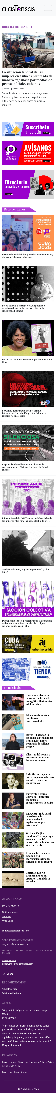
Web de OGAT (9, 960)
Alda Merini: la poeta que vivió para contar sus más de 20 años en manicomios (40, 779)
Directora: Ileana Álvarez (15, 1072)
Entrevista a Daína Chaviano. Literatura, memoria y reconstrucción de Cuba (39, 798)
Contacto (6, 916)
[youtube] (11, 974)
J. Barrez (6, 88)
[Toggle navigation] (48, 8)
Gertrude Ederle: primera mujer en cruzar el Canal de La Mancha (38, 877)
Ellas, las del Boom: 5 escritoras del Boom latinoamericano (38, 757)
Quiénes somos (10, 912)
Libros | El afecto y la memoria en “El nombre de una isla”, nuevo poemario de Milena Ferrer (39, 740)
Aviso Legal (7, 920)
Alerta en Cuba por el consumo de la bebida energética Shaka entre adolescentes (39, 700)
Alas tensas (12, 899)
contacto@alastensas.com (15, 930)
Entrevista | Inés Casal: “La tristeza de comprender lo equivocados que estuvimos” (39, 819)
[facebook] (4, 974)
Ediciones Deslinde (11, 993)
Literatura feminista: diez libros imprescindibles (38, 718)
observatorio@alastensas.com (17, 963)
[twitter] (8, 974)
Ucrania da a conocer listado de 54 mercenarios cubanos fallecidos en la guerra (39, 857)
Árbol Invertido (10, 988)
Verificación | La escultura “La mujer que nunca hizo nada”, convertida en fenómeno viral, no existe (40, 839)
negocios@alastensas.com (15, 944)
